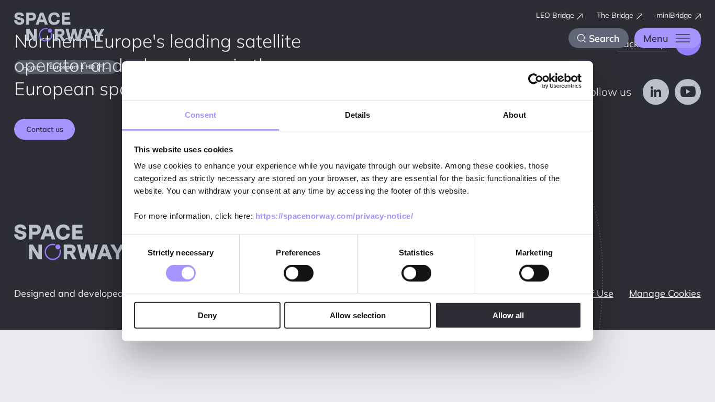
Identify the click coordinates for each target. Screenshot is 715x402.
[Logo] (59, 29)
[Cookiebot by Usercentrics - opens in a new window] (536, 80)
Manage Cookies (665, 293)
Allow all (508, 315)
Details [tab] (358, 114)
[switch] (299, 273)
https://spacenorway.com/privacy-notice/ (334, 215)
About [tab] (514, 114)
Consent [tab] (200, 114)
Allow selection (358, 315)
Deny (207, 315)
